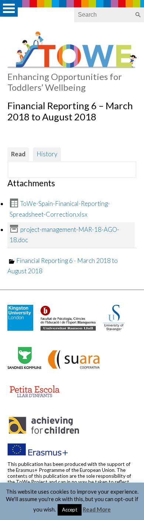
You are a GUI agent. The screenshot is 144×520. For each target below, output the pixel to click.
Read (18, 154)
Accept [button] (69, 510)
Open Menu (9, 8)
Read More (97, 509)
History (47, 154)
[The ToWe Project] (72, 65)
